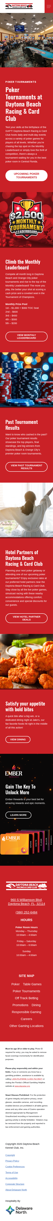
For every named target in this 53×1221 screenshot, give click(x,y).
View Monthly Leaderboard (26, 336)
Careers (26, 1019)
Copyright (10, 1155)
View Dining (18, 739)
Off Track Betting (26, 998)
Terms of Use (11, 1172)
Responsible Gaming (26, 1012)
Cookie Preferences (15, 1167)
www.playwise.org (22, 1086)
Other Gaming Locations (27, 1026)
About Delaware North (16, 1190)
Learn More (18, 815)
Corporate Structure (14, 1184)
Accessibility (11, 1178)
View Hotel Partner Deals (26, 618)
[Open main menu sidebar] (49, 6)
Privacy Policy (12, 1161)
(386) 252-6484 (26, 912)
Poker (15, 984)
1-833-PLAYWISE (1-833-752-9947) (26, 1079)
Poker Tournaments (26, 991)
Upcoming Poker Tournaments (26, 175)
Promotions (20, 1005)
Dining (36, 1005)
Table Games (32, 984)
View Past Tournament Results (26, 467)
